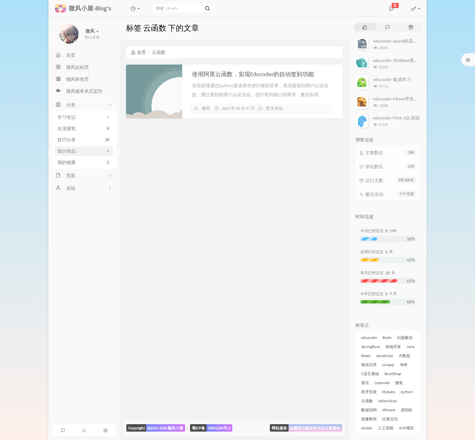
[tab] (364, 27)
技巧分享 (83, 140)
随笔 (399, 382)
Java (410, 346)
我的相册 (83, 162)
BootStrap (393, 373)
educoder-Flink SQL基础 (396, 118)
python (407, 391)
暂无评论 (274, 108)
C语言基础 (370, 373)
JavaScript (384, 355)
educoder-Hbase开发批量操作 (402, 99)
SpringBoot (370, 346)
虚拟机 (406, 409)
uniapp (388, 364)
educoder (369, 337)
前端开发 (393, 346)
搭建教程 (369, 418)
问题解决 (405, 337)
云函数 (367, 400)
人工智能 (386, 427)
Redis (387, 337)
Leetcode (382, 382)
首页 (141, 52)
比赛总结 (390, 418)
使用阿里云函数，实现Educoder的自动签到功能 (253, 74)
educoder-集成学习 (392, 79)
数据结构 (369, 409)
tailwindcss (387, 400)
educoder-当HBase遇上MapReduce (407, 60)
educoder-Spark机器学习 (397, 41)
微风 (206, 108)
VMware (388, 409)
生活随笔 (83, 128)
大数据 (404, 355)
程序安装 (369, 391)
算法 (365, 382)
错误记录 (369, 364)
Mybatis (388, 391)
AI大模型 (406, 427)
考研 (403, 364)
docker (367, 427)
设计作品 (83, 151)
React (365, 355)
